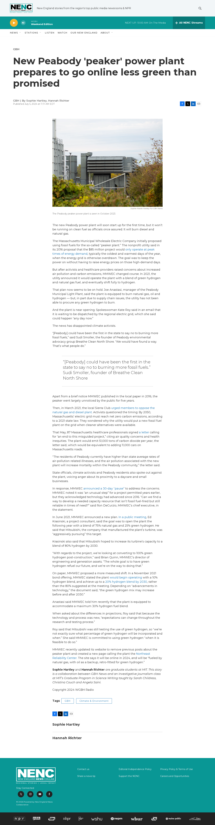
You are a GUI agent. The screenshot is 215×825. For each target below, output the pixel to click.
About (105, 32)
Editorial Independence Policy (135, 769)
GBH (16, 49)
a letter (144, 432)
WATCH (62, 32)
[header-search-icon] (200, 8)
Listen (49, 32)
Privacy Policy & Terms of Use (176, 769)
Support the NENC (129, 776)
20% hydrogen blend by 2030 (126, 581)
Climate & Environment (94, 701)
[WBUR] (137, 819)
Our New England (84, 32)
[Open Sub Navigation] (20, 32)
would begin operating (126, 577)
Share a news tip (86, 776)
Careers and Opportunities (174, 776)
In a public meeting (132, 517)
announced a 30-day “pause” (103, 488)
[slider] (28, 22)
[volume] (23, 22)
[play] (13, 23)
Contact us (83, 769)
